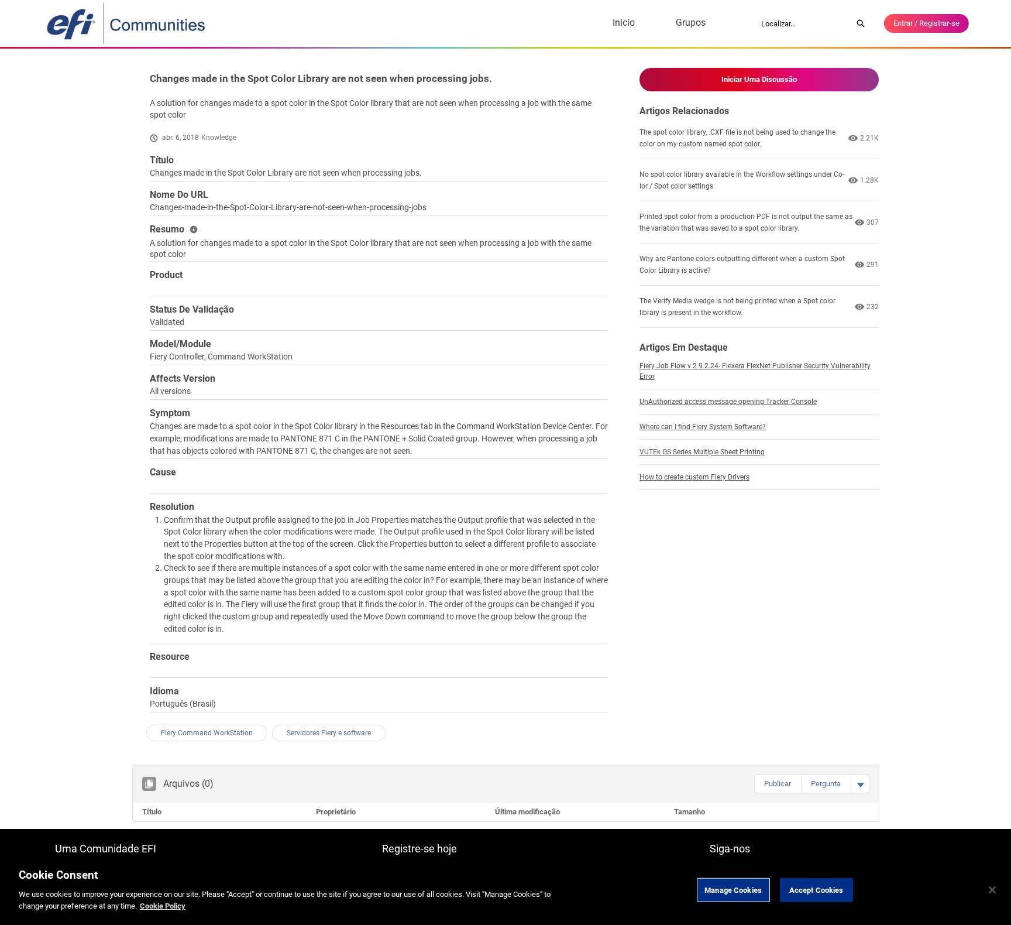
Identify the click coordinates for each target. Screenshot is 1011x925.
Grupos (691, 22)
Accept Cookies (816, 889)
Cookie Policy (162, 905)
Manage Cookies (733, 889)
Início (624, 22)
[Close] (992, 890)
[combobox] (803, 23)
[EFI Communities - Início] (127, 23)
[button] (777, 784)
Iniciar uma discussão (759, 79)
